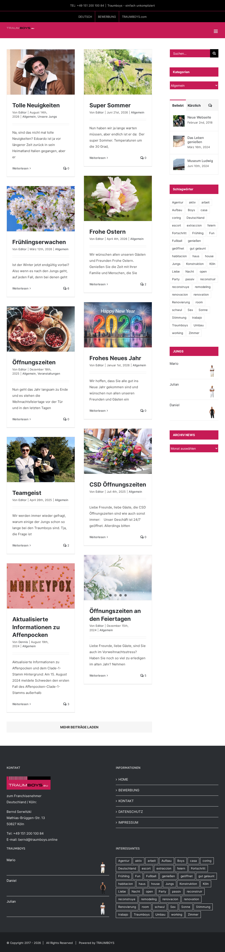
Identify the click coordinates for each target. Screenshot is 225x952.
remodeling (202, 287)
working (177, 333)
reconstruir (208, 279)
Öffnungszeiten (34, 362)
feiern (211, 225)
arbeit (205, 202)
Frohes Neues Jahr (115, 358)
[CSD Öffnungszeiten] (118, 451)
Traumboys (180, 325)
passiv (189, 279)
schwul (177, 310)
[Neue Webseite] (179, 118)
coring (176, 217)
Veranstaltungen (49, 373)
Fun (211, 233)
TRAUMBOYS (105, 943)
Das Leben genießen (195, 140)
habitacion (179, 256)
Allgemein (29, 116)
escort (176, 225)
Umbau (199, 325)
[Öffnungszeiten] (41, 329)
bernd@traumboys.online (38, 839)
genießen (194, 240)
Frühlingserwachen (39, 242)
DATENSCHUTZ (130, 812)
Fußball (177, 240)
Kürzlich (194, 105)
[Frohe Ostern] (118, 198)
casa (204, 210)
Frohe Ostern (107, 231)
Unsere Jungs (47, 116)
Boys (191, 210)
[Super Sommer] (118, 72)
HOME (123, 779)
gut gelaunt (198, 248)
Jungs (176, 264)
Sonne (203, 310)
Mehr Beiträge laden (79, 727)
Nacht (189, 271)
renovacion (180, 294)
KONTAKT (126, 801)
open (203, 271)
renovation (201, 294)
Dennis (23, 642)
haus (195, 256)
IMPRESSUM (128, 822)
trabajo (197, 317)
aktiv (192, 202)
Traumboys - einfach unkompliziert (131, 5)
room (199, 302)
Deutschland (195, 217)
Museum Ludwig (200, 161)
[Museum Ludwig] (179, 162)
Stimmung (179, 317)
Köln (212, 264)
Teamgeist (26, 492)
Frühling (197, 233)
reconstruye (180, 287)
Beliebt (178, 105)
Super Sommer (110, 105)
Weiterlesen (20, 168)
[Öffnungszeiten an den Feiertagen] (118, 577)
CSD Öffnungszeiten (117, 484)
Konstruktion (195, 264)
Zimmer (194, 333)
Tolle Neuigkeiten (36, 105)
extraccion (194, 225)
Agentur (177, 202)
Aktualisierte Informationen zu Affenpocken (36, 627)
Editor (22, 112)
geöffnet (178, 248)
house (209, 256)
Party (176, 279)
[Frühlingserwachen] (41, 208)
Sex (190, 310)
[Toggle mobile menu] (216, 31)
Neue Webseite (199, 117)
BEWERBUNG (128, 790)
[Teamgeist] (41, 459)
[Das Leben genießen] (179, 139)
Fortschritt (179, 233)
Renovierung (181, 302)
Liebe (176, 271)
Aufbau (177, 210)
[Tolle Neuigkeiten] (41, 72)
